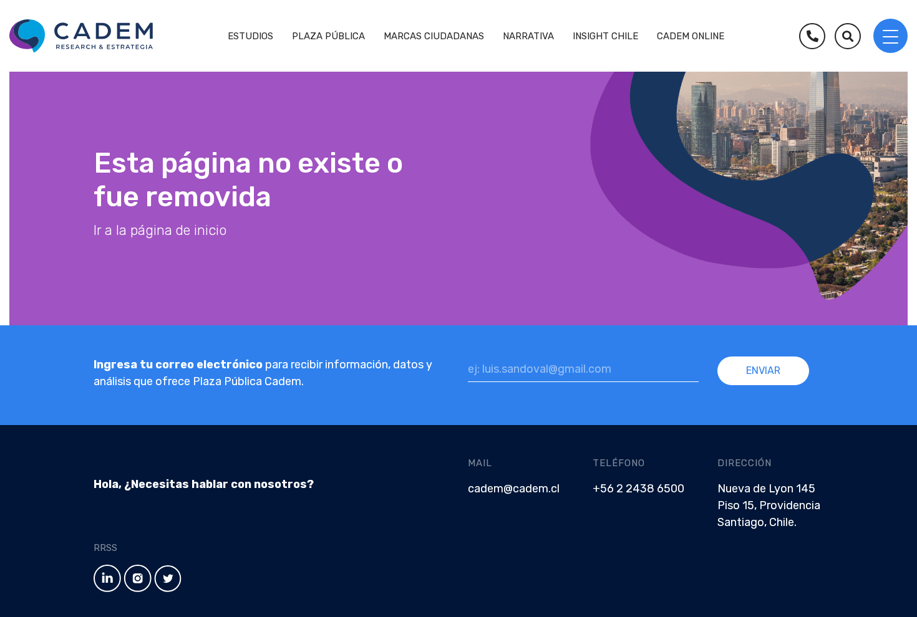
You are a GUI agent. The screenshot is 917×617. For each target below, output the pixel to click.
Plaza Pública (328, 36)
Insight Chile (605, 36)
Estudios (250, 36)
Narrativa (528, 36)
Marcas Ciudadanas (434, 36)
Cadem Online (690, 36)
